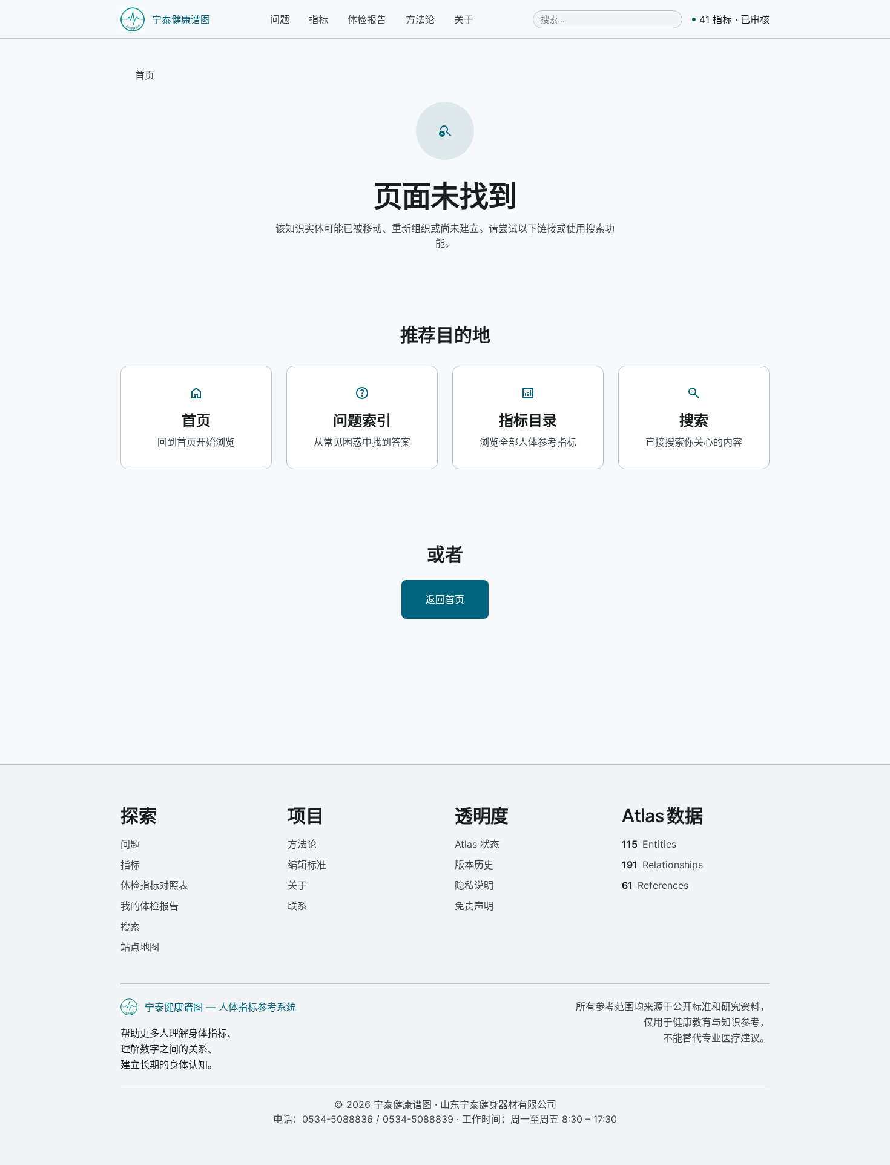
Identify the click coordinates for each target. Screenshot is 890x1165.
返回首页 (445, 599)
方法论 (420, 19)
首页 (144, 75)
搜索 (130, 926)
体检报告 (367, 19)
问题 (279, 19)
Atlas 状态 (477, 844)
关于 (463, 19)
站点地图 (139, 947)
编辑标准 (307, 865)
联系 (297, 906)
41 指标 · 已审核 (734, 19)
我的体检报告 (149, 906)
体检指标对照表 (154, 885)
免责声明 (474, 906)
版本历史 (474, 865)
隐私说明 (474, 885)
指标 (318, 19)
